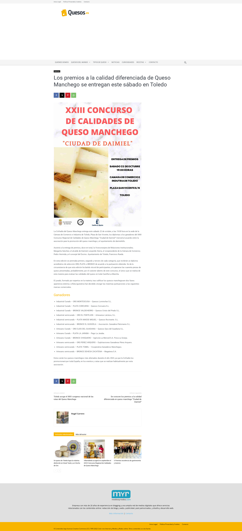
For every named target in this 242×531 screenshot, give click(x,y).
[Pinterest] (67, 95)
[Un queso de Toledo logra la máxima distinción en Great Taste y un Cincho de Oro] (67, 449)
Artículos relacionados (64, 434)
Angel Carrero (77, 413)
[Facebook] (56, 95)
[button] (185, 63)
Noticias (115, 62)
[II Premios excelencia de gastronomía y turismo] (127, 449)
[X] (62, 95)
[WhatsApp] (73, 95)
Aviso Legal (57, 2)
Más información (116, 513)
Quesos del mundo (79, 62)
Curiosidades (128, 62)
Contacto (86, 2)
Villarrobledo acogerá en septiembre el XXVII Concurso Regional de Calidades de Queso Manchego (97, 463)
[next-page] (59, 470)
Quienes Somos (62, 62)
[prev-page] (55, 470)
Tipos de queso (100, 62)
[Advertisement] (121, 40)
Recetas (140, 62)
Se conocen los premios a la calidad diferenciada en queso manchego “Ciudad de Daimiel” (122, 399)
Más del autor (81, 434)
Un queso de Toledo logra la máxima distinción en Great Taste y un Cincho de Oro (67, 463)
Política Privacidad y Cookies (72, 2)
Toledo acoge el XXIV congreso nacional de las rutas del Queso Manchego (73, 397)
